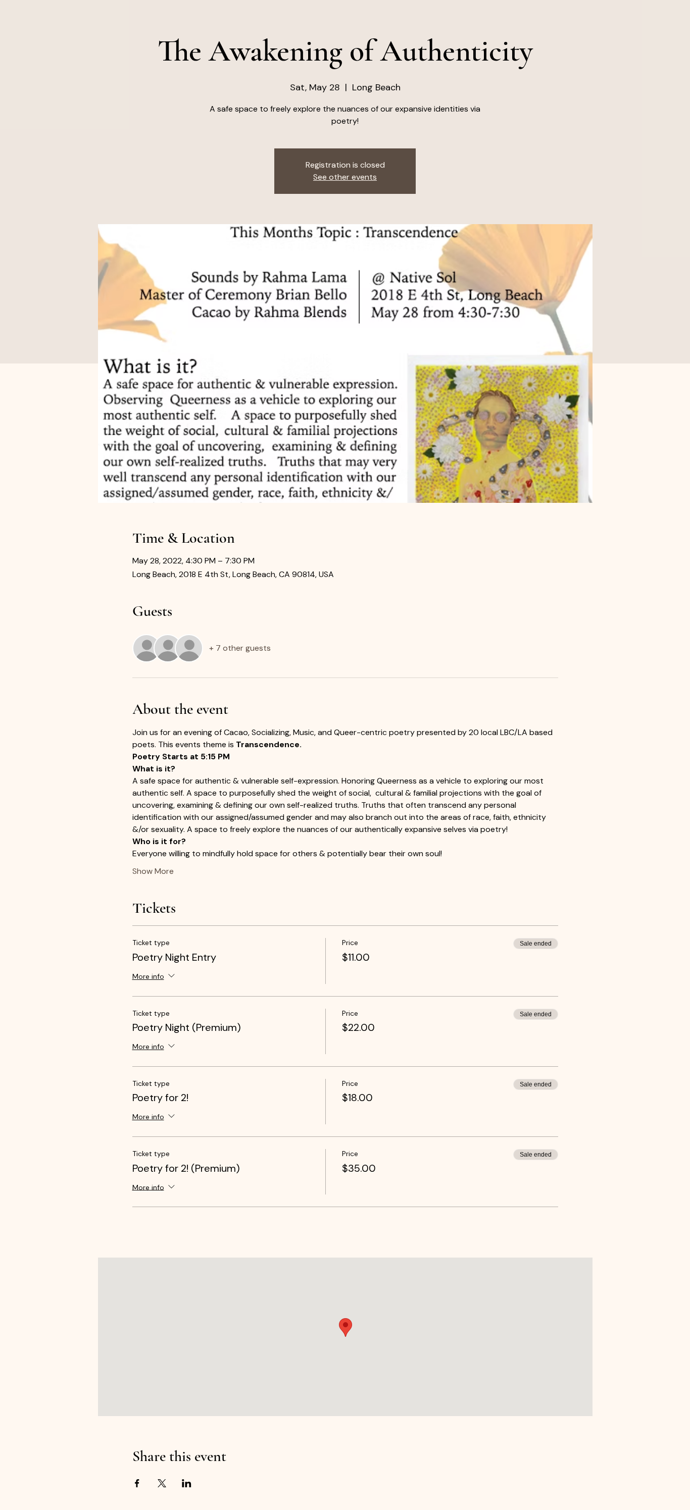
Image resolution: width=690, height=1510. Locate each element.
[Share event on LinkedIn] (186, 1483)
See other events (345, 177)
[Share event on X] (162, 1483)
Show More (153, 871)
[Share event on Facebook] (137, 1483)
